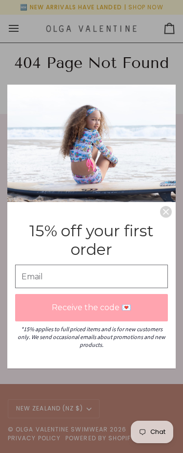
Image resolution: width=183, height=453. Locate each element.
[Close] (166, 212)
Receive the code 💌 (91, 307)
